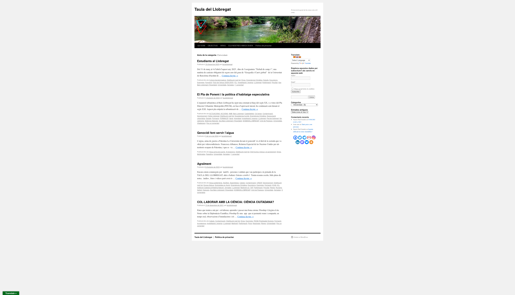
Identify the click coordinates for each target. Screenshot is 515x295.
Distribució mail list (234, 80)
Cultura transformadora (217, 80)
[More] (311, 142)
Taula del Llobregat (212, 9)
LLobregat (258, 82)
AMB (230, 113)
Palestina (209, 154)
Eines (243, 80)
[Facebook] (295, 138)
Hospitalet (237, 118)
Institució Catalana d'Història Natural (210, 187)
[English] (297, 57)
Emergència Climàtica (254, 80)
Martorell (234, 223)
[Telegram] (304, 138)
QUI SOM (201, 45)
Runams (279, 187)
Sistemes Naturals (211, 121)
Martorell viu (244, 187)
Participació (266, 82)
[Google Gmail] (309, 138)
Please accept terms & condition (304, 89)
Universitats (222, 85)
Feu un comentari (213, 123)
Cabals (242, 183)
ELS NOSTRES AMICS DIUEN (240, 45)
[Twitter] (300, 138)
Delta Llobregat (213, 116)
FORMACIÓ (224, 118)
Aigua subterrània (215, 183)
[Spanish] (300, 57)
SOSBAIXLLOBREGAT (251, 121)
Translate (308, 63)
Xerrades (230, 85)
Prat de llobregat (273, 118)
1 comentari (239, 85)
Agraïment (204, 164)
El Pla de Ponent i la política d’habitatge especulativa (233, 94)
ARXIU (223, 45)
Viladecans (201, 123)
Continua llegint (230, 75)
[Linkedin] (298, 142)
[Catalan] (294, 57)
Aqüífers (226, 183)
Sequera (206, 190)
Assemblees (234, 183)
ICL (235, 82)
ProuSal (275, 82)
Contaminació (268, 113)
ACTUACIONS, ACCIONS (218, 113)
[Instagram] (314, 138)
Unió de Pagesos (266, 121)
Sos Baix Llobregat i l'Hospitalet (230, 121)
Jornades (228, 187)
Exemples (200, 82)
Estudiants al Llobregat (213, 61)
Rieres (272, 187)
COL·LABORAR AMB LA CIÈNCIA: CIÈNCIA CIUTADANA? (235, 202)
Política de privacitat (263, 45)
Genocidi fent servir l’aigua (215, 133)
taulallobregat (227, 64)
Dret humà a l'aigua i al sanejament (263, 152)
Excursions (273, 80)
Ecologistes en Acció (222, 185)
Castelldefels (249, 113)
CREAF (259, 183)
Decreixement (202, 116)
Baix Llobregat (238, 113)
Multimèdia (201, 154)
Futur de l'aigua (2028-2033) (223, 82)
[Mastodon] (302, 142)
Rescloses (256, 223)
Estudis (266, 80)
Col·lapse (258, 113)
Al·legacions (230, 152)
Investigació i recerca (245, 82)
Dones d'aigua (208, 185)
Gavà (231, 118)
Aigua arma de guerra (217, 152)
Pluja (250, 223)
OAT (251, 187)
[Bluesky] (307, 142)
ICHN (274, 185)
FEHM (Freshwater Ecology (264, 221)
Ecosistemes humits (242, 116)
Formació (208, 82)
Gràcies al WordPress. (301, 237)
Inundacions (201, 223)
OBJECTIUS (213, 45)
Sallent (199, 190)
